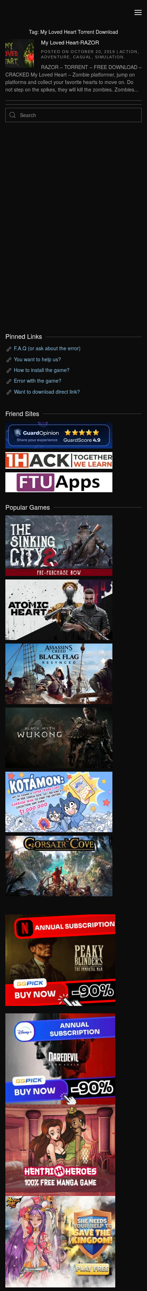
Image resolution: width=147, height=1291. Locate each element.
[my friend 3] (58, 459)
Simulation (109, 57)
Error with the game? (37, 380)
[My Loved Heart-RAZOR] (19, 52)
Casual (82, 57)
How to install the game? (42, 369)
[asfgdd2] (60, 1149)
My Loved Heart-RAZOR (70, 42)
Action (129, 51)
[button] (138, 12)
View (58, 543)
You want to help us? (37, 359)
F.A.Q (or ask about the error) (47, 348)
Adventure (55, 57)
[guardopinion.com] (58, 434)
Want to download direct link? (47, 391)
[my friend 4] (58, 481)
